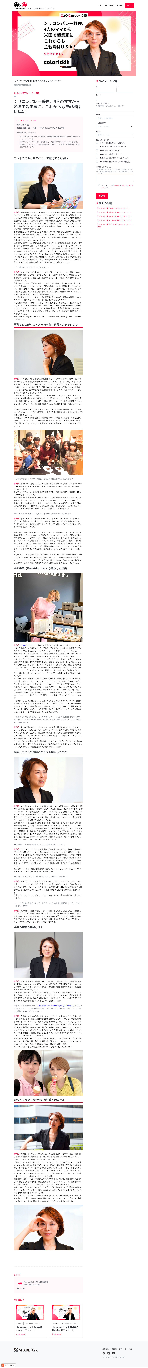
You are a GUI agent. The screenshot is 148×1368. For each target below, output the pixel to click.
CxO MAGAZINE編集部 (39, 1282)
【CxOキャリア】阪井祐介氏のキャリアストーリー (113, 212)
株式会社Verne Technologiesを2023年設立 (55, 1005)
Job (100, 5)
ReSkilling (109, 5)
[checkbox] (115, 153)
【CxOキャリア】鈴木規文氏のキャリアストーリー (113, 216)
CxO (128, 5)
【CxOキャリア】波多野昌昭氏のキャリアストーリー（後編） (114, 225)
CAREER (17, 1275)
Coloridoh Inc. (26, 645)
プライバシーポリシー (126, 1349)
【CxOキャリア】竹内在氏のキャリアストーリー (113, 208)
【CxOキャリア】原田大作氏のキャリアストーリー (113, 220)
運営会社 (105, 1349)
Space (119, 5)
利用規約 (117, 185)
